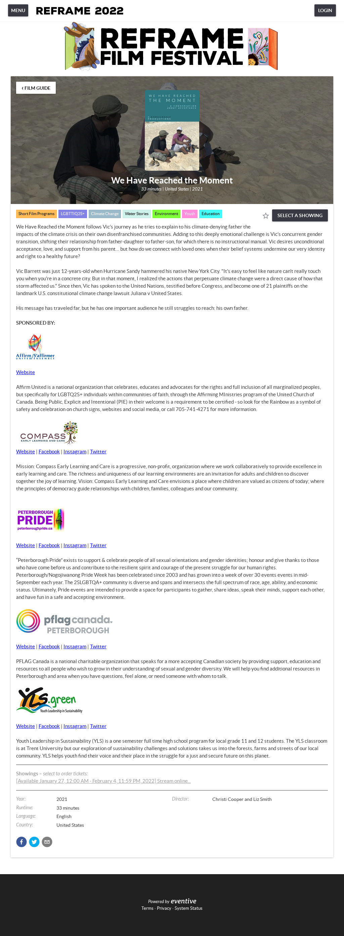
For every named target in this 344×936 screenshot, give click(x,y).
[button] (21, 842)
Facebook (49, 451)
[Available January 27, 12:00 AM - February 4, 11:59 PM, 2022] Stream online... (103, 781)
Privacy (164, 908)
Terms (147, 908)
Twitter (98, 451)
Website (25, 372)
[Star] (266, 216)
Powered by (158, 901)
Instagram (74, 451)
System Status (189, 908)
